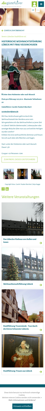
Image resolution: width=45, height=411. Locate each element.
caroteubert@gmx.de (10, 112)
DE (33, 10)
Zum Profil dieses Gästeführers (19, 159)
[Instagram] (3, 189)
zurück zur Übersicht (14, 31)
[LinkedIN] (7, 189)
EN (38, 10)
